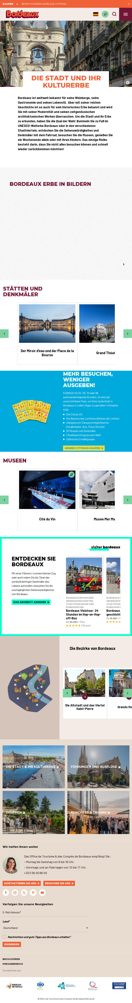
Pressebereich (13, 963)
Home (91, 25)
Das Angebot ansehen (29, 602)
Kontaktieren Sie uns (20, 883)
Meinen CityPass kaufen (82, 448)
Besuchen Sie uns (57, 883)
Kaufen (8, 4)
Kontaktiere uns (12, 970)
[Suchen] (114, 14)
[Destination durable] (105, 14)
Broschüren (11, 959)
